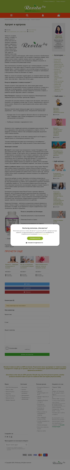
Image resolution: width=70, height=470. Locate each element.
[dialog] (35, 235)
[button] (35, 243)
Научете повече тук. (43, 234)
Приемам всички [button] (35, 238)
